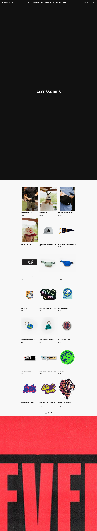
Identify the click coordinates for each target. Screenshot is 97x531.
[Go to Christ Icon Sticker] (67, 326)
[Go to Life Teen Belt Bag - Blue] (67, 263)
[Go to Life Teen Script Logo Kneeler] (30, 263)
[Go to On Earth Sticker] (67, 357)
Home (29, 2)
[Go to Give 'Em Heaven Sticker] (30, 389)
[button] (84, 2)
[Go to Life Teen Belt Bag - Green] (48, 263)
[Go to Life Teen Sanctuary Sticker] (48, 357)
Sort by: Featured (70, 183)
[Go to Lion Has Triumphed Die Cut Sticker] (67, 389)
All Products (37, 2)
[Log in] (91, 2)
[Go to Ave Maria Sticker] (67, 294)
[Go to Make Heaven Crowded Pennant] (67, 230)
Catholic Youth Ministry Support (56, 2)
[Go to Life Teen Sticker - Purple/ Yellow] (48, 389)
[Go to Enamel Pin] (30, 294)
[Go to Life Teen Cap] (48, 199)
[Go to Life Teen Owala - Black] (30, 199)
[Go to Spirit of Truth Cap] (30, 230)
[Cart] (94, 2)
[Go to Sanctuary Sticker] (30, 357)
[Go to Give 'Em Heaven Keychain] (48, 326)
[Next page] (51, 412)
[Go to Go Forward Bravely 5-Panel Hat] (48, 230)
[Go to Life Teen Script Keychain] (30, 326)
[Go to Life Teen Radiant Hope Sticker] (48, 294)
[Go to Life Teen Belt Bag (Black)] (67, 199)
